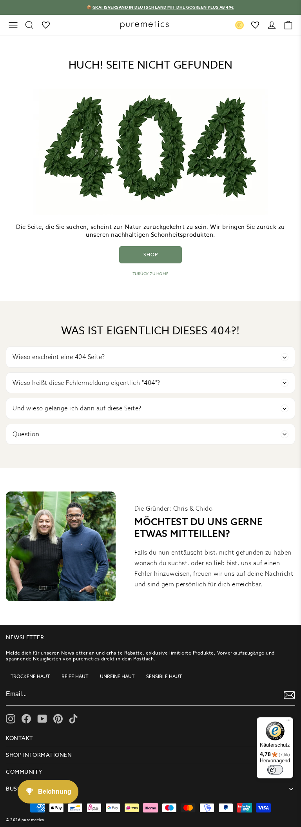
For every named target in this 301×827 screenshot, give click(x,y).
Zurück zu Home (150, 273)
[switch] (275, 769)
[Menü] (288, 722)
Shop (150, 255)
